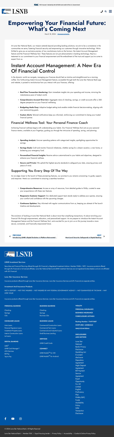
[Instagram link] (20, 419)
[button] (105, 11)
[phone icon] (102, 11)
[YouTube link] (12, 419)
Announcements (63, 34)
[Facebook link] (5, 419)
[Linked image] (57, 4)
